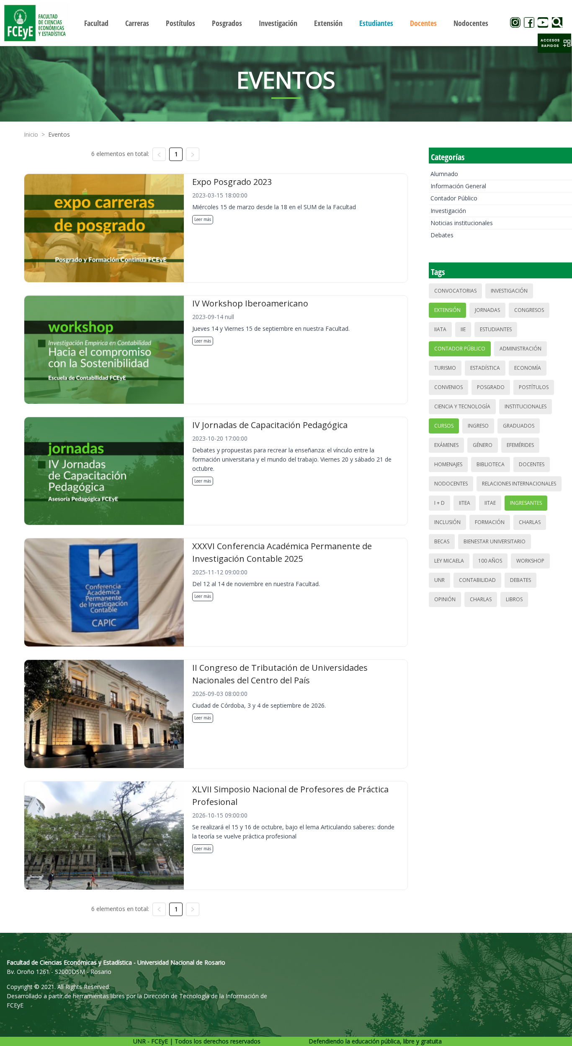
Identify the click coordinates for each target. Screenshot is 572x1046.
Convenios (448, 387)
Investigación (448, 211)
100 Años (490, 560)
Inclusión (447, 522)
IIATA (440, 329)
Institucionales (525, 406)
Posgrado (491, 387)
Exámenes (446, 445)
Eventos (59, 134)
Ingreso (478, 425)
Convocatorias (455, 290)
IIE (463, 329)
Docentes (531, 464)
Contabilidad (477, 580)
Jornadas (487, 310)
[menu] (286, 22)
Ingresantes (526, 502)
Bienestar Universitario (495, 541)
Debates (441, 235)
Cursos (443, 425)
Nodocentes (451, 483)
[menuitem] (96, 23)
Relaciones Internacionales (519, 483)
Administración (520, 348)
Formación (490, 522)
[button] (554, 43)
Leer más (202, 219)
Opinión (445, 599)
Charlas (530, 522)
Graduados (518, 425)
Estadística (485, 367)
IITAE (490, 502)
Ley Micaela (449, 560)
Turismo (445, 367)
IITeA (464, 502)
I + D (439, 502)
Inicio (31, 134)
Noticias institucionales (461, 223)
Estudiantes (496, 329)
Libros (514, 599)
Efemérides (520, 445)
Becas (441, 541)
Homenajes (448, 464)
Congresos (529, 310)
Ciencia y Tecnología (462, 406)
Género (482, 445)
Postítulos (534, 387)
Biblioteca (491, 464)
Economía (527, 367)
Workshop (530, 560)
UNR (439, 580)
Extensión (447, 310)
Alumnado (444, 174)
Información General (458, 186)
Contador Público (453, 198)
